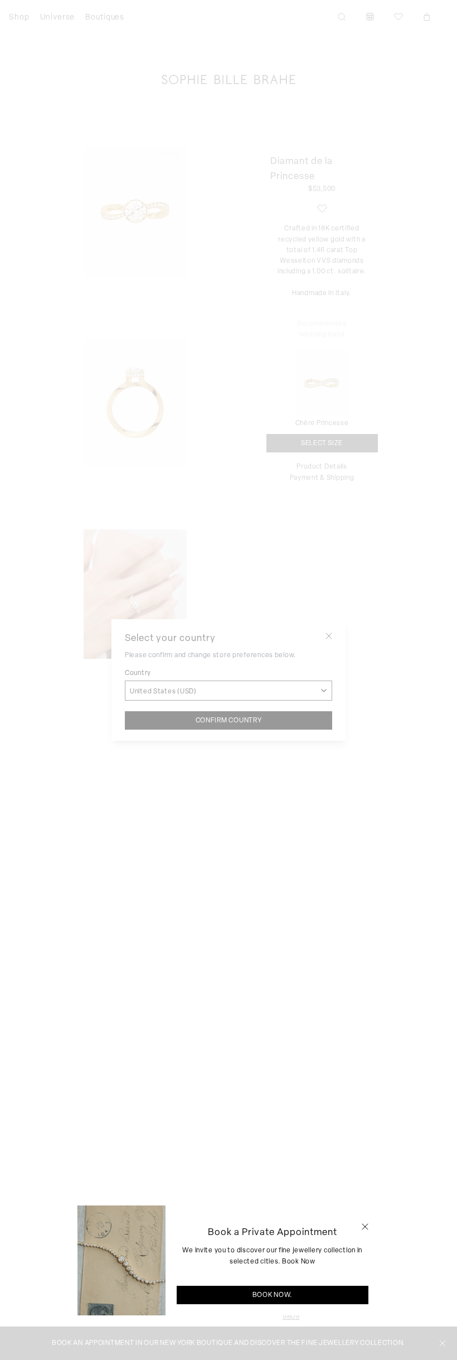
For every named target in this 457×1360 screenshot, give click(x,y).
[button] (365, 1226)
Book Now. (272, 1294)
